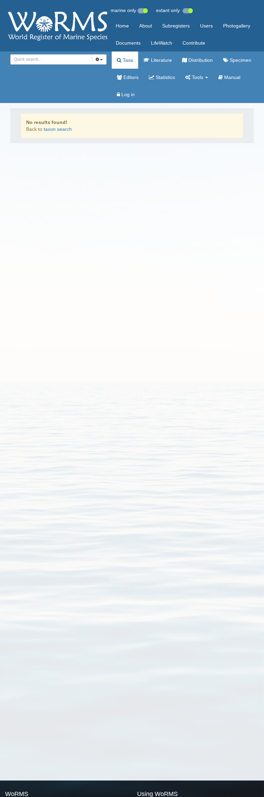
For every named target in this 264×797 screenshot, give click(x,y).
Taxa (127, 60)
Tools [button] (197, 77)
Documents (128, 43)
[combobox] (51, 59)
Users (206, 26)
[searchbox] (49, 59)
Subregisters (176, 26)
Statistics (164, 77)
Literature (161, 60)
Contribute (194, 43)
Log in (127, 94)
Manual (231, 77)
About (145, 26)
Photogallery (236, 26)
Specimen (239, 60)
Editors (130, 77)
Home (122, 26)
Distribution (200, 60)
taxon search (58, 129)
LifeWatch (161, 43)
